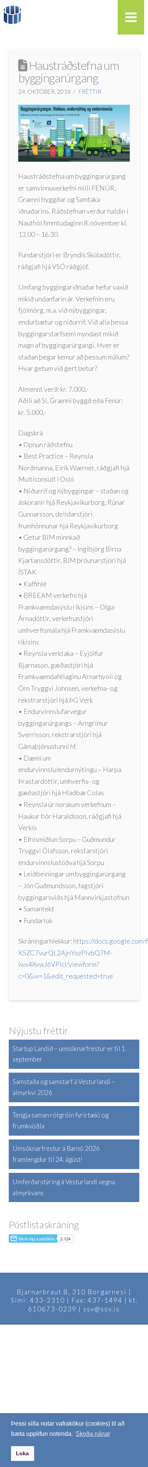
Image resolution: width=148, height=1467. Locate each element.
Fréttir (90, 91)
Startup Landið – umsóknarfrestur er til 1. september (69, 1054)
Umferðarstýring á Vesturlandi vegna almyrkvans (64, 1187)
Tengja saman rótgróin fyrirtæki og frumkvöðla (61, 1120)
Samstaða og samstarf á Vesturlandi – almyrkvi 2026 (64, 1087)
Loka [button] (22, 1453)
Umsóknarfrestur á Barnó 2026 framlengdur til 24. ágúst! (56, 1153)
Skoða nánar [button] (93, 1434)
